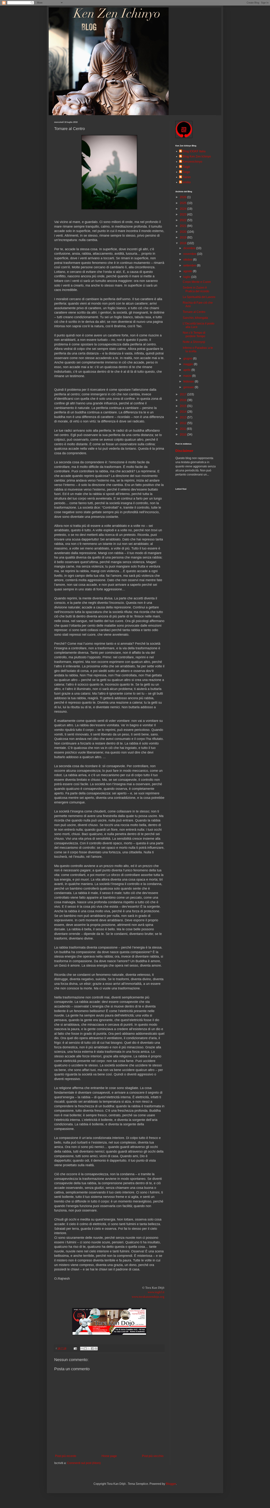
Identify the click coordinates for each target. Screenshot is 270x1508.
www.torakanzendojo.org (148, 1296)
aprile (187, 369)
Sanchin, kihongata (195, 317)
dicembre (189, 248)
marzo (187, 375)
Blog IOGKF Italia (194, 151)
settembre (190, 265)
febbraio (189, 381)
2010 (183, 434)
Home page (109, 1456)
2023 (183, 214)
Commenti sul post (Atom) (84, 1463)
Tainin (187, 177)
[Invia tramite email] (82, 1348)
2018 (183, 243)
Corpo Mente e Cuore (197, 281)
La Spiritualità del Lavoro (199, 297)
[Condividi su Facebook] (92, 1348)
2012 (183, 423)
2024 (183, 208)
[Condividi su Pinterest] (96, 1348)
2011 (183, 428)
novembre (190, 253)
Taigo (186, 171)
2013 (183, 417)
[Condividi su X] (89, 1348)
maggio (188, 364)
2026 (183, 197)
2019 (183, 237)
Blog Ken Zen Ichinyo (197, 156)
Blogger (171, 1483)
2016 (183, 400)
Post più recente (65, 1456)
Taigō (186, 166)
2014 (183, 411)
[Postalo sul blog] (85, 1348)
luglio (187, 276)
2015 (183, 406)
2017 (183, 394)
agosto (188, 271)
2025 (183, 203)
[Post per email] (75, 1348)
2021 (183, 225)
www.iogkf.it (156, 1292)
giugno (188, 358)
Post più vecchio (152, 1456)
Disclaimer (184, 451)
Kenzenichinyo (192, 161)
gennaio (189, 387)
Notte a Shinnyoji (194, 341)
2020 (183, 231)
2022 (183, 220)
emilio (187, 182)
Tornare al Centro (194, 311)
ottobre (188, 259)
